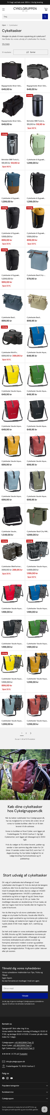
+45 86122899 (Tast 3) (24, 1042)
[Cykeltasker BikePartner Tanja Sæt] (12, 551)
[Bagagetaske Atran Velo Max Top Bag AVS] (12, 70)
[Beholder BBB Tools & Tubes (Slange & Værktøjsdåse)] (37, 105)
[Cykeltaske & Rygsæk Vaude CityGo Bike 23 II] (37, 144)
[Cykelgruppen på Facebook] (3, 1079)
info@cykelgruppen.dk (15, 1061)
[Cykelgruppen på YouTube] (11, 1079)
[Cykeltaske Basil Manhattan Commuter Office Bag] (12, 302)
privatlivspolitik (14, 1109)
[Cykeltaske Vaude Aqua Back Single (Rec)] (12, 445)
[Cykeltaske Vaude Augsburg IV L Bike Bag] (12, 516)
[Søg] (45, 16)
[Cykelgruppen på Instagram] (7, 1079)
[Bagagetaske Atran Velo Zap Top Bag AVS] (37, 70)
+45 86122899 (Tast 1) (22, 1045)
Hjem (4, 25)
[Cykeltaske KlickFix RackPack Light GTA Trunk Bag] (12, 337)
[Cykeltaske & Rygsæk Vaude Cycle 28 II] (12, 259)
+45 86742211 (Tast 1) (25, 1048)
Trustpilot (23, 1054)
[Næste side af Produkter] (31, 733)
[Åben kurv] (45, 9)
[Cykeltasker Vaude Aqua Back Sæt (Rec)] (37, 663)
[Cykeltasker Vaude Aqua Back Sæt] (12, 593)
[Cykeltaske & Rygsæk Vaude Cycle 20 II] (12, 217)
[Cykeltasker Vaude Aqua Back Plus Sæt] (37, 551)
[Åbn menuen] (3, 9)
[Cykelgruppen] (25, 9)
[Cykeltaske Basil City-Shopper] (37, 259)
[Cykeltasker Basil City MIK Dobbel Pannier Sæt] (37, 516)
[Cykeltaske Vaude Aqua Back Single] (37, 337)
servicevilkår (27, 1109)
